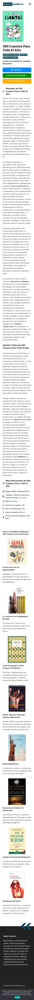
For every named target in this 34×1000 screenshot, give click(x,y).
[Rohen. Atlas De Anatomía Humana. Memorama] (17, 710)
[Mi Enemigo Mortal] (17, 759)
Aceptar (17, 997)
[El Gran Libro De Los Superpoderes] (17, 563)
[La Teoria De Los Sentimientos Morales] (17, 612)
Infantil (24, 54)
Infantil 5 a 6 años (10, 57)
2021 (23, 509)
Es (24, 512)
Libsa (15, 501)
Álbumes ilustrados (11, 54)
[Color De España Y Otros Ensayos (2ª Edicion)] (17, 661)
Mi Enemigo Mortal (10, 764)
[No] (32, 994)
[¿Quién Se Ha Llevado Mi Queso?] (17, 853)
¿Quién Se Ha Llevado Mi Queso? (17, 857)
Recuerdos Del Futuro (12, 901)
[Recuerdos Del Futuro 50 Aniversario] (17, 803)
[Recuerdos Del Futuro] (17, 897)
